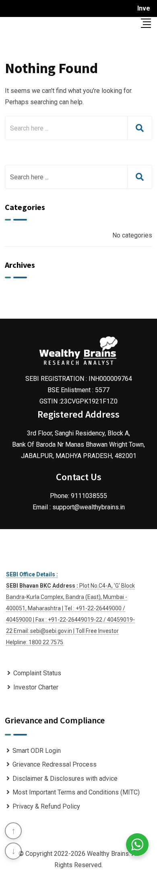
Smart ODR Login (36, 750)
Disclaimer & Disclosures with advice (65, 778)
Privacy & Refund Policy (46, 806)
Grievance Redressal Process (54, 764)
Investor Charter (35, 687)
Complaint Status (37, 673)
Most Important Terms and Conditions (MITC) (76, 792)
